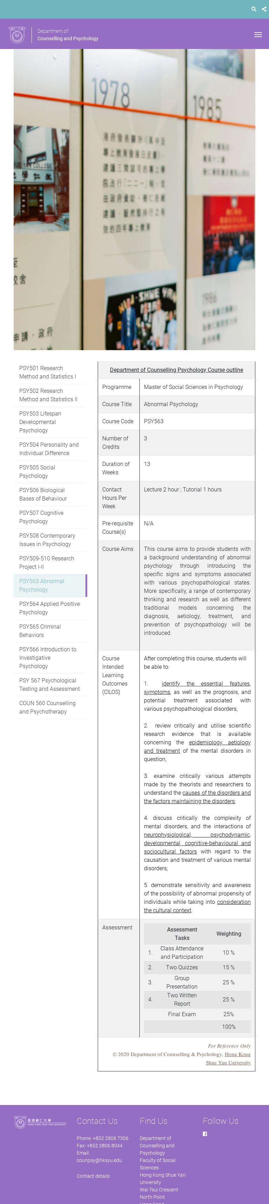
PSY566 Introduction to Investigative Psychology (47, 658)
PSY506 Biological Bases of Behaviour (43, 494)
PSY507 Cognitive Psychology (41, 517)
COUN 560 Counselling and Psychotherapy (47, 707)
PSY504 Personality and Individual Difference (49, 448)
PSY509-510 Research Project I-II (46, 562)
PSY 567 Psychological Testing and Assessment (49, 684)
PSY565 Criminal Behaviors (40, 630)
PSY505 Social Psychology (37, 471)
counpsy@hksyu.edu (99, 1160)
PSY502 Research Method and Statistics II (48, 395)
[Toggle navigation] (258, 33)
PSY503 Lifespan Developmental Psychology (40, 422)
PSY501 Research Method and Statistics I (47, 372)
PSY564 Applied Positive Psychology (49, 608)
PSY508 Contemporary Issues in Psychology (47, 539)
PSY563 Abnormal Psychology (41, 585)
